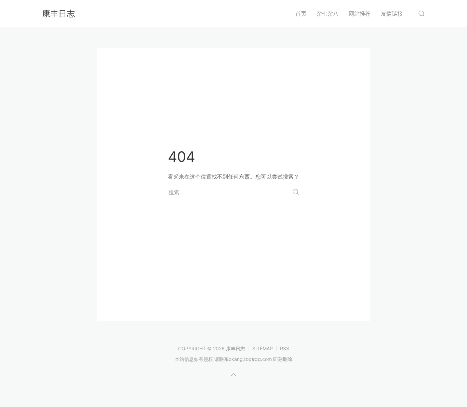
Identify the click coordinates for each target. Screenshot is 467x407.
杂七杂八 (327, 13)
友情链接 (392, 13)
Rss (284, 348)
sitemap (262, 348)
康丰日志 (58, 13)
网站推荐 (360, 13)
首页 (300, 13)
